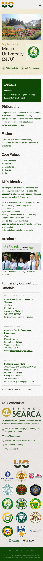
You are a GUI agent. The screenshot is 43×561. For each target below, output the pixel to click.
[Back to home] (8, 4)
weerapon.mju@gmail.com (21, 317)
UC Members (30, 389)
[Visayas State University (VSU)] (21, 504)
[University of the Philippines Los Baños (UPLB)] (21, 489)
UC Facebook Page (13, 449)
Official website (12, 68)
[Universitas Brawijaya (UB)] (35, 490)
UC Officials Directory (12, 389)
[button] (40, 4)
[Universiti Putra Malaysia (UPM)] (35, 476)
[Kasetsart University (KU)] (7, 489)
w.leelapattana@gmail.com (22, 381)
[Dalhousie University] (28, 540)
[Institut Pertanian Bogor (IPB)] (7, 476)
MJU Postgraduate (32, 68)
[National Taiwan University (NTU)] (35, 517)
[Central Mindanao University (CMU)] (7, 517)
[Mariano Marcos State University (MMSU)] (7, 531)
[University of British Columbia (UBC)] (21, 531)
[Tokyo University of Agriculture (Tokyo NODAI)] (21, 517)
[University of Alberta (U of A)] (14, 540)
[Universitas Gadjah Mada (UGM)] (21, 476)
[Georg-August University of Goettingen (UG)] (35, 531)
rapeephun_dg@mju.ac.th (21, 351)
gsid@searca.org (12, 436)
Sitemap (30, 550)
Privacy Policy (15, 550)
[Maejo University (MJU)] (7, 503)
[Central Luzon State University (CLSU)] (35, 504)
